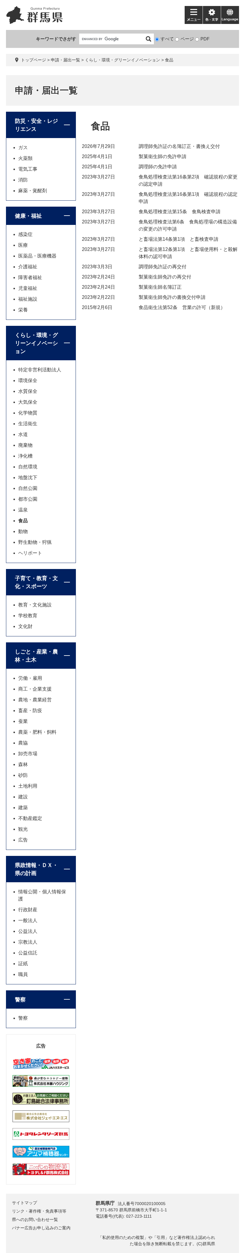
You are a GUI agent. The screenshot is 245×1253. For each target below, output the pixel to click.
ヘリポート (30, 553)
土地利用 (27, 786)
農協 (23, 742)
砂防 (23, 775)
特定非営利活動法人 (39, 369)
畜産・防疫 (30, 710)
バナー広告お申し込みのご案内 (41, 1227)
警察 (20, 1000)
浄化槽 (25, 455)
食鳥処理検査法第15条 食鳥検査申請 (179, 211)
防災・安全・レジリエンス (36, 125)
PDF (204, 38)
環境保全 (27, 380)
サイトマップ (24, 1202)
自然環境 (27, 466)
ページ (187, 38)
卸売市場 (27, 753)
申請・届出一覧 (65, 59)
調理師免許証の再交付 (162, 266)
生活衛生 (27, 423)
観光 (23, 829)
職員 (23, 974)
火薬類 (25, 158)
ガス (23, 147)
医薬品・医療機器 (37, 255)
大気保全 (27, 402)
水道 (23, 434)
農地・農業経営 (35, 699)
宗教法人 (27, 942)
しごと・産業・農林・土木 (36, 656)
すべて (167, 38)
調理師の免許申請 (158, 166)
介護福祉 (27, 266)
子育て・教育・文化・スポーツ (36, 582)
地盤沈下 (27, 477)
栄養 (23, 309)
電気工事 (27, 169)
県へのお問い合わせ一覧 (35, 1219)
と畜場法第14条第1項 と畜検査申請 (178, 239)
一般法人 (27, 920)
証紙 (23, 963)
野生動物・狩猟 (35, 542)
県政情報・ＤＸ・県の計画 (36, 869)
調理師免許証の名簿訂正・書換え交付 (179, 146)
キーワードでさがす (56, 38)
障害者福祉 (30, 277)
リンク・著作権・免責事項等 (39, 1211)
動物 (23, 531)
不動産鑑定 (30, 818)
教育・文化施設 (35, 604)
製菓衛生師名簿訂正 (160, 287)
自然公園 (27, 488)
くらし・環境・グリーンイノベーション (122, 59)
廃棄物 (25, 445)
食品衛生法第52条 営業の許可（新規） (182, 307)
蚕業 (23, 721)
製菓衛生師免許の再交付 (165, 276)
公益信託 (27, 952)
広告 (23, 839)
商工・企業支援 (35, 688)
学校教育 (27, 615)
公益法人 (27, 931)
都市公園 (27, 499)
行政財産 (27, 909)
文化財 (25, 626)
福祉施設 (27, 299)
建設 (23, 796)
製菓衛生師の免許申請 (162, 156)
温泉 (23, 509)
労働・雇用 (30, 678)
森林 (23, 764)
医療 (23, 245)
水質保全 (27, 391)
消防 (23, 179)
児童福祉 (27, 288)
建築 (23, 807)
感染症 (25, 234)
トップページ (33, 59)
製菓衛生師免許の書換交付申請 (172, 297)
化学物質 (27, 412)
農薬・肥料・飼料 (37, 732)
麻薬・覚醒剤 (32, 190)
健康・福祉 (28, 216)
